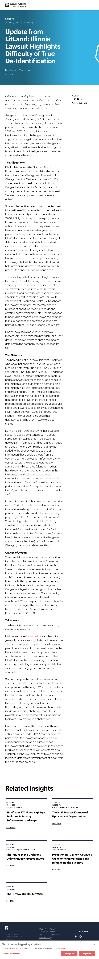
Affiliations (44, 932)
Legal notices (42, 936)
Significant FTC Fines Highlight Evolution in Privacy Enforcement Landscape (25, 816)
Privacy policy (53, 930)
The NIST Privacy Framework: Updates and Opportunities (70, 814)
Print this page (80, 103)
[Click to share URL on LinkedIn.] (81, 99)
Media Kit (43, 929)
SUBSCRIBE (83, 931)
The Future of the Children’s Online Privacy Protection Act (25, 856)
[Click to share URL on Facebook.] (78, 99)
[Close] (95, 944)
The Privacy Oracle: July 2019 (24, 893)
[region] (49, 949)
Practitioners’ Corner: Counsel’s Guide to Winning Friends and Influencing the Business (72, 858)
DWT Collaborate (55, 939)
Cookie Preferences (11, 954)
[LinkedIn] (76, 936)
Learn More (60, 948)
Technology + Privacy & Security (19, 22)
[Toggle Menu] (93, 5)
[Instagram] (81, 936)
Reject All (87, 954)
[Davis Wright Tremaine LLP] (15, 5)
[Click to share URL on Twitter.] (75, 99)
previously (29, 644)
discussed (31, 636)
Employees (54, 935)
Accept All (69, 954)
